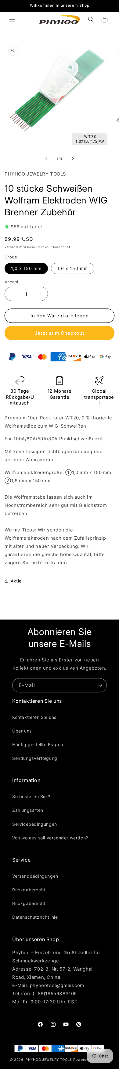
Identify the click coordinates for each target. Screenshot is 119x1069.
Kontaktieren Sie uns (34, 717)
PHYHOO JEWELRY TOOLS (49, 1059)
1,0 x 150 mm (26, 268)
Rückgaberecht (28, 889)
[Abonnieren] (99, 685)
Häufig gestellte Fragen (37, 744)
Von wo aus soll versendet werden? (50, 837)
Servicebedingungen (34, 824)
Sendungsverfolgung (34, 758)
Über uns (22, 730)
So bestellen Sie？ (31, 796)
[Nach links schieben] (46, 158)
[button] (12, 19)
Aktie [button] (16, 580)
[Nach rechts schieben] (73, 158)
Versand (11, 247)
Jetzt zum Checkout (60, 333)
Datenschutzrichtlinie (35, 917)
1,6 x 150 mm (72, 268)
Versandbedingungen (35, 876)
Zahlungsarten (27, 810)
